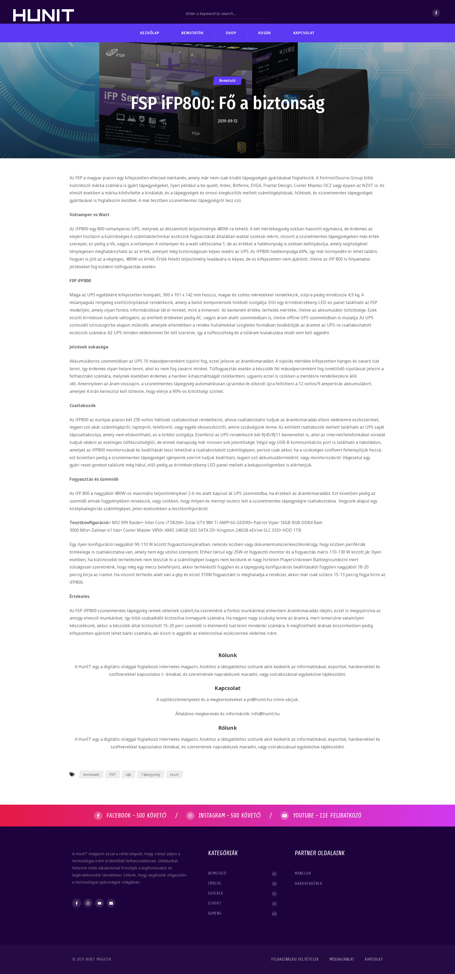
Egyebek (242, 893)
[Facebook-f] (76, 903)
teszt (174, 774)
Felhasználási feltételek (295, 959)
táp (128, 774)
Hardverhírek (309, 883)
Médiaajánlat (341, 959)
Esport (242, 903)
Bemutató (227, 80)
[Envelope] (111, 903)
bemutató (91, 774)
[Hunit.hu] (43, 12)
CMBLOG (242, 883)
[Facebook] (436, 13)
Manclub (303, 873)
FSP (112, 774)
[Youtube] (99, 903)
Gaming (242, 913)
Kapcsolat (374, 959)
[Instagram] (88, 903)
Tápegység (150, 774)
